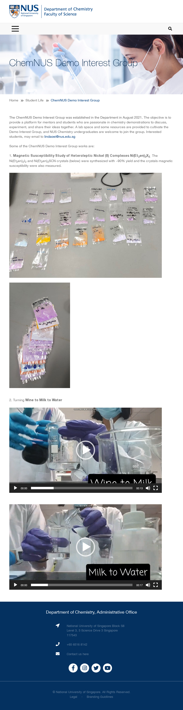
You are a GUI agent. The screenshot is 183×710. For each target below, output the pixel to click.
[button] (85, 450)
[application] (85, 450)
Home (13, 100)
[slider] (81, 488)
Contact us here (78, 654)
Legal (73, 697)
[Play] (15, 488)
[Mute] (148, 488)
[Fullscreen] (155, 488)
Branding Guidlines (100, 697)
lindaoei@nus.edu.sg (59, 136)
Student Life (34, 100)
